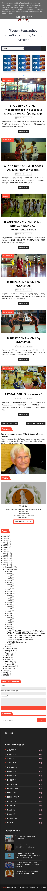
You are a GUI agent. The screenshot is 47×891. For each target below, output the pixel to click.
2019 (5, 551)
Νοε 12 (9, 609)
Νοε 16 (9, 600)
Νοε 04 (9, 626)
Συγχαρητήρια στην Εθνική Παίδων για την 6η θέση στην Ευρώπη (27, 864)
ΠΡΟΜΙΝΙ (11, 823)
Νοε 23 (9, 585)
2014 (5, 563)
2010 (5, 675)
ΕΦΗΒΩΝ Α (11, 771)
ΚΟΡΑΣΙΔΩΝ (8, 256)
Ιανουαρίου (9, 668)
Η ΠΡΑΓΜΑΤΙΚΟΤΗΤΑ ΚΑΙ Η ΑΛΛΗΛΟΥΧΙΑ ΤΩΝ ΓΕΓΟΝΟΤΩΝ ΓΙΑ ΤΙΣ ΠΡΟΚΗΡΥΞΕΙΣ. (28, 855)
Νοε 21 (9, 589)
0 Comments (28, 118)
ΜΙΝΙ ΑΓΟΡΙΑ (12, 793)
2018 (5, 554)
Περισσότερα (23, 131)
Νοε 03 (9, 629)
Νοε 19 (9, 593)
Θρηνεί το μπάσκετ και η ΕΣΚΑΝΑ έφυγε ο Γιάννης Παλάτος (25, 847)
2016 (5, 558)
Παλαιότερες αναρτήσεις (35, 423)
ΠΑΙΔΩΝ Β (11, 810)
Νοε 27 (9, 576)
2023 (5, 543)
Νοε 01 (9, 646)
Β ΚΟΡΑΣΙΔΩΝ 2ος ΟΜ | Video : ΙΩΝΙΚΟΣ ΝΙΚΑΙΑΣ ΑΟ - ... (25, 635)
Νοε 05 (9, 624)
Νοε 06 (9, 622)
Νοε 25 (9, 580)
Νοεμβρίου (9, 569)
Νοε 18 (9, 596)
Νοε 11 (9, 611)
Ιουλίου (8, 655)
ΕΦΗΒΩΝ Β (11, 776)
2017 (5, 556)
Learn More (20, 17)
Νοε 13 (9, 607)
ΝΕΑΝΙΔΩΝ (11, 801)
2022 (5, 545)
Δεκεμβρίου (9, 567)
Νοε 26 (9, 578)
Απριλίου (8, 662)
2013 (5, 565)
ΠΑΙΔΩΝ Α (11, 805)
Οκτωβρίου (9, 648)
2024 (5, 541)
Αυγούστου (9, 653)
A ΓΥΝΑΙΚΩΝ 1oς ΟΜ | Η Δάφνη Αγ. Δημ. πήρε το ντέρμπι (26, 633)
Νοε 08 (9, 618)
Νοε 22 (9, 587)
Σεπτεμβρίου (10, 651)
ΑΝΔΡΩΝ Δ (11, 763)
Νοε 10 (9, 613)
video (6, 196)
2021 (5, 547)
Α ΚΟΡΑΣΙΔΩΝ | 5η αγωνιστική (23, 394)
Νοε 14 (9, 604)
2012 (5, 671)
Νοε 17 (9, 598)
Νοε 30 (9, 571)
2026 (5, 536)
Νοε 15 (9, 602)
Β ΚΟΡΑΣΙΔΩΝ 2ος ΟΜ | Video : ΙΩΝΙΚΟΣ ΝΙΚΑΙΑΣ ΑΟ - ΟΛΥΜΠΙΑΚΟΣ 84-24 (23, 226)
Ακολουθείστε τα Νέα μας (23, 521)
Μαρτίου (8, 664)
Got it (29, 17)
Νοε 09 (9, 615)
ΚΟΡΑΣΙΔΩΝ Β (13, 788)
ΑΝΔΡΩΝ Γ (11, 758)
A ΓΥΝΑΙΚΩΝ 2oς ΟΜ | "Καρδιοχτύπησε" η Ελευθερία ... (25, 631)
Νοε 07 (9, 620)
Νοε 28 (9, 574)
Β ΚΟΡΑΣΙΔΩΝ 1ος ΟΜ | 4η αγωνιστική (20, 637)
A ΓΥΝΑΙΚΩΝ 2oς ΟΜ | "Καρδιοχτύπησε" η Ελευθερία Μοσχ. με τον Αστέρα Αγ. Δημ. (23, 110)
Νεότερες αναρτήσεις (9, 423)
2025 (5, 538)
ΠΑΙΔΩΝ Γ (11, 814)
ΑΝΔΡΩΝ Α (11, 750)
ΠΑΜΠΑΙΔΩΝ (12, 818)
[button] (23, 75)
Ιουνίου (8, 657)
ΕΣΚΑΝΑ (4, 887)
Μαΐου (7, 659)
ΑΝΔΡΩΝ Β (11, 754)
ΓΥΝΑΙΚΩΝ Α (8, 80)
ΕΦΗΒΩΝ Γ (11, 780)
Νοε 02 (9, 644)
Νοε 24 (9, 582)
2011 (5, 673)
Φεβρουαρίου (10, 666)
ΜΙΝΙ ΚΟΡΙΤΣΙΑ (13, 797)
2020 (5, 549)
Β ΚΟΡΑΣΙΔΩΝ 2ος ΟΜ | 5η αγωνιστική (20, 640)
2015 (5, 560)
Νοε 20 (9, 591)
